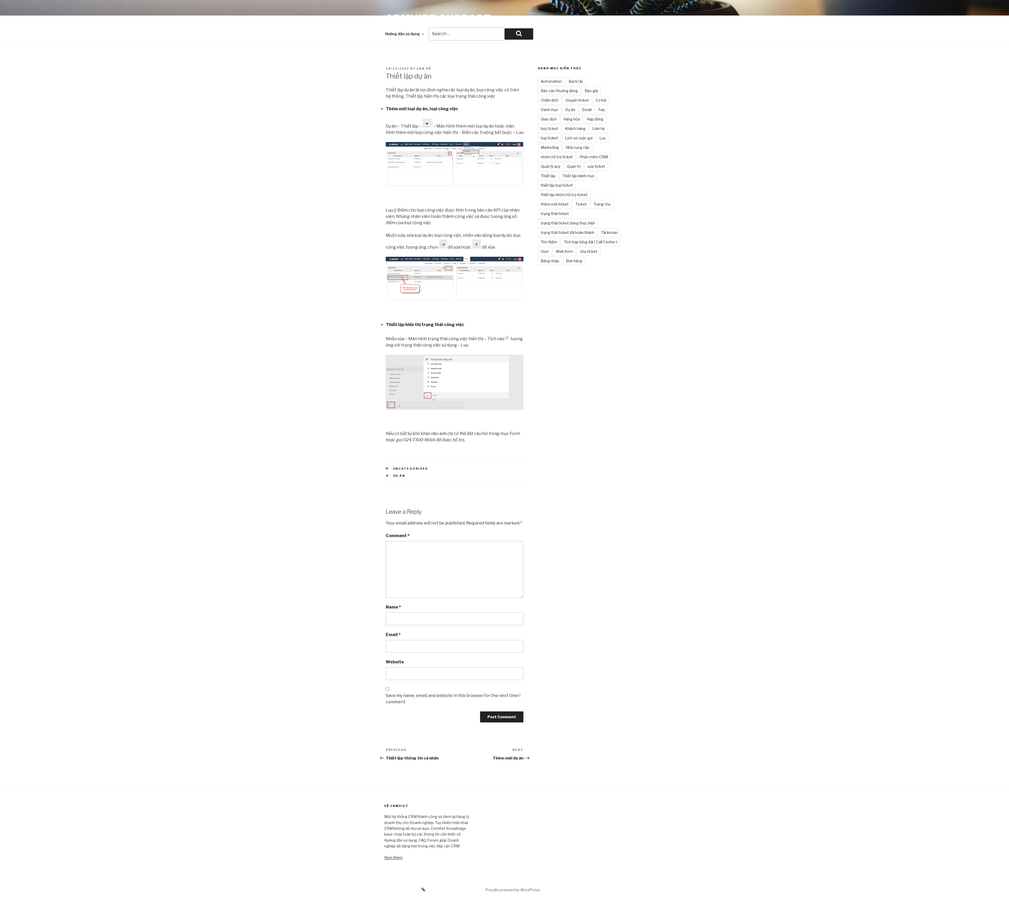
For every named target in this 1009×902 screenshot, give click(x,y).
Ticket (581, 204)
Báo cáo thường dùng (559, 90)
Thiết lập (548, 176)
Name (393, 607)
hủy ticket (549, 128)
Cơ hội (601, 100)
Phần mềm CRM (594, 157)
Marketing (550, 147)
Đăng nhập (550, 261)
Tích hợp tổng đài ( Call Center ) (590, 242)
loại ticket (549, 138)
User (545, 251)
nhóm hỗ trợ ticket (557, 157)
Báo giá (591, 90)
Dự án (399, 476)
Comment (398, 535)
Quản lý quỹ (550, 166)
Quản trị (574, 166)
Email (393, 634)
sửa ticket (596, 166)
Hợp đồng (595, 119)
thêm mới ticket (555, 204)
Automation (551, 81)
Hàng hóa (571, 119)
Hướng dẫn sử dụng (402, 34)
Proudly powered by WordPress (512, 890)
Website (395, 661)
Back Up (576, 81)
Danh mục (549, 109)
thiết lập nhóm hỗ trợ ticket (564, 194)
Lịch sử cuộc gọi (579, 138)
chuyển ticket (577, 100)
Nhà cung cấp (577, 147)
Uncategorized (410, 468)
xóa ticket (589, 251)
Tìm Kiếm (549, 242)
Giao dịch (549, 119)
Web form (564, 251)
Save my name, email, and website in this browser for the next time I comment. (453, 698)
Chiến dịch (549, 100)
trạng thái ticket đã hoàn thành (567, 232)
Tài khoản (609, 232)
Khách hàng (575, 128)
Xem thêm (393, 857)
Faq (601, 109)
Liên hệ (598, 128)
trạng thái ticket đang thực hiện (568, 223)
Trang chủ (602, 204)
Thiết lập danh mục (578, 176)
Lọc (602, 138)
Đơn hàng (574, 261)
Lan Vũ (424, 68)
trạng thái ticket (555, 213)
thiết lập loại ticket (557, 185)
